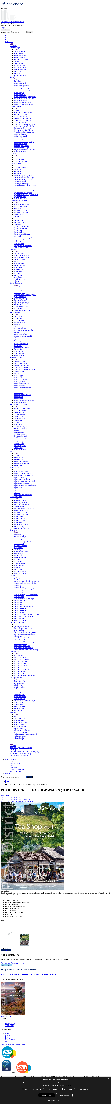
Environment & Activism (18, 201)
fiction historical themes (22, 234)
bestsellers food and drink (22, 89)
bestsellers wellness (20, 101)
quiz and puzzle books (21, 348)
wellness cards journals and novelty (26, 650)
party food (17, 273)
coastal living (18, 416)
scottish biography (20, 587)
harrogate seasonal (20, 671)
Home (7, 36)
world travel (18, 710)
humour (16, 332)
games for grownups (21, 299)
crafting (16, 61)
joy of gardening (19, 434)
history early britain (20, 379)
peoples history (19, 214)
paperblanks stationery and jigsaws (26, 642)
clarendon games (19, 293)
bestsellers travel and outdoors (24, 99)
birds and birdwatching (22, 504)
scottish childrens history (22, 591)
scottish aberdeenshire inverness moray (27, 581)
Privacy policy (10, 1024)
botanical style (19, 412)
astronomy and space (21, 503)
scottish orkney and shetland (23, 616)
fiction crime (18, 230)
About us (8, 742)
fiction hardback (19, 232)
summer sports (19, 704)
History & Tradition (16, 357)
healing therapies (19, 720)
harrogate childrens (20, 661)
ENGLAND (5, 795)
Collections (9, 42)
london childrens (19, 173)
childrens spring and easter (23, 120)
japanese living (19, 432)
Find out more (6, 963)
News (12, 765)
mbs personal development (23, 489)
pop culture (18, 71)
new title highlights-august (23, 102)
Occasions (13, 530)
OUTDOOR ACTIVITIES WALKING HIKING (18, 799)
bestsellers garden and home (23, 91)
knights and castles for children (24, 150)
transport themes (19, 706)
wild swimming (19, 708)
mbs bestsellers (19, 477)
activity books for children (23, 112)
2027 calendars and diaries (23, 628)
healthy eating (18, 267)
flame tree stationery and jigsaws (25, 295)
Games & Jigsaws (16, 283)
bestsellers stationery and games (25, 97)
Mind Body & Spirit (16, 467)
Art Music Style (15, 48)
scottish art (17, 73)
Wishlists (4, 22)
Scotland (13, 575)
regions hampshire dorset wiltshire (25, 185)
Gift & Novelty (15, 312)
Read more (67, 1085)
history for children (20, 144)
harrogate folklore (20, 663)
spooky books (18, 352)
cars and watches (19, 414)
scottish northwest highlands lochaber (26, 614)
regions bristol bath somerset (23, 175)
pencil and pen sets (20, 644)
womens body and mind (22, 740)
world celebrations (20, 571)
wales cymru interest (21, 199)
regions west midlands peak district (26, 195)
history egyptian (19, 381)
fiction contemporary (21, 228)
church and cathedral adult (23, 367)
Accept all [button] (46, 1095)
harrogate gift (18, 667)
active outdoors (19, 683)
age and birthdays (20, 536)
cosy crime (17, 224)
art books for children (21, 59)
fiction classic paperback (22, 226)
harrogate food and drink (22, 665)
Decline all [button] (64, 1095)
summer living (19, 444)
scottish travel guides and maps (24, 701)
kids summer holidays (21, 148)
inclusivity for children (21, 146)
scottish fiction (19, 244)
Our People (13, 750)
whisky (16, 281)
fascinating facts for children (23, 130)
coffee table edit (19, 418)
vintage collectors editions (23, 246)
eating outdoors (19, 263)
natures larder (18, 271)
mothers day (18, 555)
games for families (20, 134)
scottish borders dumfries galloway (26, 589)
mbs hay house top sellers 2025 (24, 481)
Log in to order (6, 950)
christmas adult (19, 159)
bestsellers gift (19, 93)
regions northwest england (23, 189)
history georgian (19, 385)
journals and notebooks (22, 638)
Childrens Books (15, 106)
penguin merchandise (21, 240)
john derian (18, 304)
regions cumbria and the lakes (24, 177)
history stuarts (18, 397)
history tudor (18, 399)
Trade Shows (14, 652)
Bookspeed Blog (15, 771)
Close (11, 44)
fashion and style (19, 63)
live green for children (21, 212)
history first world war (21, 383)
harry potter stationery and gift (24, 142)
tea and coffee (18, 277)
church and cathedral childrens (24, 124)
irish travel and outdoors (22, 463)
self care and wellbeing (22, 730)
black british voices (20, 206)
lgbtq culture (18, 208)
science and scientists (21, 524)
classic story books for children (24, 126)
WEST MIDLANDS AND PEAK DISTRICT (17, 801)
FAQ (11, 757)
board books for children (22, 118)
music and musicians (21, 69)
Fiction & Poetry (15, 216)
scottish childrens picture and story (25, 593)
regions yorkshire (20, 197)
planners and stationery (22, 646)
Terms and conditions (12, 1022)
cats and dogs (18, 318)
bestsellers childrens (20, 87)
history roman (18, 393)
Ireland (12, 452)
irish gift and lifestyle (21, 461)
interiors (16, 430)
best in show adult (20, 83)
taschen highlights (20, 75)
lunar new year (19, 554)
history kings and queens (22, 387)
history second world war (22, 395)
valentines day (19, 353)
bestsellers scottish (20, 95)
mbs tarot (17, 493)
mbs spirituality (19, 491)
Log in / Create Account (15, 22)
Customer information (17, 769)
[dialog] (55, 1090)
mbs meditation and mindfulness (25, 485)
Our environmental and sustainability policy (24, 752)
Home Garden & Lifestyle (18, 404)
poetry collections (20, 242)
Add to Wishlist (6, 965)
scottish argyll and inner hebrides (25, 583)
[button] (55, 1100)
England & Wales (16, 163)
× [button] (108, 1079)
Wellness (13, 712)
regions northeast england (22, 187)
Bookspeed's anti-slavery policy (20, 754)
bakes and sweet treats (21, 255)
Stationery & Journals (17, 622)
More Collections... (20, 152)
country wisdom (19, 371)
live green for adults (20, 210)
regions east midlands (21, 183)
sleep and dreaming (20, 732)
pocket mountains (20, 697)
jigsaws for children (20, 301)
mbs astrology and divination (24, 475)
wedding (17, 567)
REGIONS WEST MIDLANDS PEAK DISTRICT (28, 974)
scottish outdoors (19, 618)
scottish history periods (21, 610)
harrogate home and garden (23, 669)
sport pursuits (18, 703)
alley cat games (19, 289)
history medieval (19, 389)
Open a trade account (18, 963)
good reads (17, 236)
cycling (16, 689)
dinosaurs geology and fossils (24, 128)
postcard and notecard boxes (23, 648)
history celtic (18, 377)
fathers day (17, 324)
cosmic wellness (19, 718)
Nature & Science (16, 497)
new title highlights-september (24, 104)
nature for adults (19, 518)
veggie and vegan (20, 279)
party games (18, 308)
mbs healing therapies (21, 483)
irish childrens (18, 457)
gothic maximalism (20, 428)
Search (3, 32)
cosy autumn (18, 420)
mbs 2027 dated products (22, 473)
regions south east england (23, 193)
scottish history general (21, 608)
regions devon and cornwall (23, 179)
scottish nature (19, 526)
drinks (16, 261)
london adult (18, 171)
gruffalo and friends (20, 136)
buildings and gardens (21, 365)
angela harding (19, 53)
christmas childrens (20, 122)
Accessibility (9, 1026)
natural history (19, 516)
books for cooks (19, 259)
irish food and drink (20, 269)
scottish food (18, 275)
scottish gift (18, 350)
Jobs (6, 1041)
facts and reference (20, 322)
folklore (16, 326)
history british (18, 375)
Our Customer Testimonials (19, 755)
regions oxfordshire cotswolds (24, 191)
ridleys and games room (22, 310)
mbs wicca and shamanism (23, 495)
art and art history (20, 55)
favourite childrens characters (24, 132)
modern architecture (20, 67)
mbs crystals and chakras (22, 479)
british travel (18, 169)
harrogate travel (19, 673)
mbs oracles (18, 487)
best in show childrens (21, 85)
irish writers (18, 465)
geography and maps (21, 510)
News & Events (10, 759)
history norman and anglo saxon (25, 391)
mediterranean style (20, 438)
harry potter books (20, 140)
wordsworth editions (21, 248)
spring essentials (19, 563)
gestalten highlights (20, 65)
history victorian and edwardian (24, 401)
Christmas (13, 153)
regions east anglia (20, 181)
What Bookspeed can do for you (21, 748)
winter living (18, 448)
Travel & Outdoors (16, 677)
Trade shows (14, 767)
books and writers (20, 222)
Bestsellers (8, 40)
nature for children (20, 520)
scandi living (18, 442)
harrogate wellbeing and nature (24, 675)
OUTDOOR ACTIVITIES (10, 797)
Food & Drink (14, 250)
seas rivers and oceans (21, 528)
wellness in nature (20, 736)
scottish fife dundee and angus (24, 599)
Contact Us (9, 773)
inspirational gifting (20, 334)
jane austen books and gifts (23, 238)
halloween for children (21, 138)
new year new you (20, 440)
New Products (10, 38)
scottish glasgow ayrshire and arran (26, 606)
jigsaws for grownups (21, 303)
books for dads (19, 540)
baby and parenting (20, 410)
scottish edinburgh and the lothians (26, 595)
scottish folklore (19, 601)
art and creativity (19, 57)
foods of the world (20, 265)
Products (8, 783)
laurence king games (21, 306)
